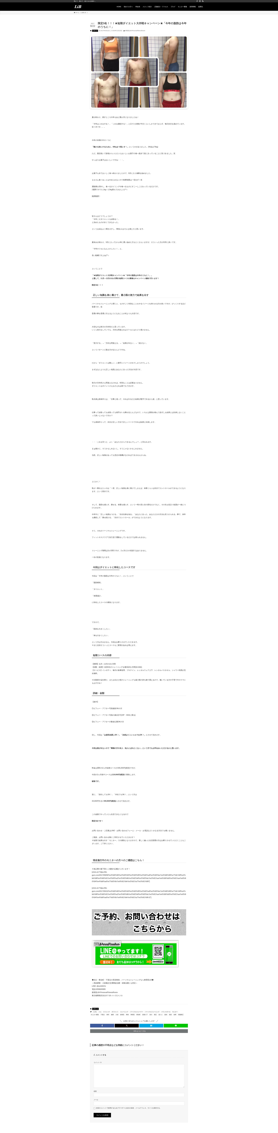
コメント (98, 1062)
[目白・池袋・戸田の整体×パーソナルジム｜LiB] (78, 6)
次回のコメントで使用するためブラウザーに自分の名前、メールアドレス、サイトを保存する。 (128, 1108)
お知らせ (95, 30)
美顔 (170, 1014)
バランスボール (165, 1012)
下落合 (103, 1014)
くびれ (95, 1012)
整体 (127, 1014)
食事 (175, 1014)
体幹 (108, 1014)
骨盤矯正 (180, 1014)
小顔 (117, 1014)
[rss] (202, 1)
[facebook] (197, 1)
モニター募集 (95, 1014)
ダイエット (115, 1012)
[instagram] (200, 1)
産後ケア (145, 1014)
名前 (95, 1091)
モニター (175, 1012)
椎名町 (138, 1014)
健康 (112, 1014)
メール (96, 1100)
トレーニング (124, 1012)
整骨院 (133, 1014)
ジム (100, 1012)
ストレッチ (106, 1012)
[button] (102, 1025)
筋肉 (166, 1014)
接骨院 (122, 1014)
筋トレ (161, 1014)
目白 (151, 1014)
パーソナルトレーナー (136, 1012)
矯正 (155, 1014)
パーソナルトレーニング (152, 1012)
